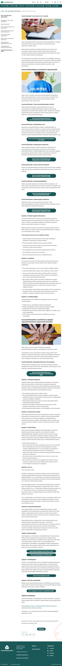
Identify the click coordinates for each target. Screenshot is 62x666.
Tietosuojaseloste (4, 664)
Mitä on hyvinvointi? (5, 24)
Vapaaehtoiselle (39, 5)
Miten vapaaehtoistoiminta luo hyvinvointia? (8, 27)
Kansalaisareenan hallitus (22, 658)
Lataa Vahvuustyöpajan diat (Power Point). (41, 551)
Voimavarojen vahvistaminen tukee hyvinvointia (7, 31)
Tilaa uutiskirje (35, 649)
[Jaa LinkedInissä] (30, 634)
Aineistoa (54, 5)
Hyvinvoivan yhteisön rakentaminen (5, 35)
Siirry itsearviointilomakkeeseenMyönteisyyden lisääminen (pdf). (41, 210)
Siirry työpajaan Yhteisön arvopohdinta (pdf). (41, 591)
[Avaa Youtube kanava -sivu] (55, 2)
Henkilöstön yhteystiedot (22, 655)
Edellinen (41, 629)
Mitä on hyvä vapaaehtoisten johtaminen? (7, 39)
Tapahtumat (21, 5)
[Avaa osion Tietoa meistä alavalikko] (7, 5)
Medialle (34, 646)
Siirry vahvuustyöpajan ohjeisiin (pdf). (41, 555)
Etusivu (2, 11)
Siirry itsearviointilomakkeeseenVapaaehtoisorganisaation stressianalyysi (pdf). (41, 374)
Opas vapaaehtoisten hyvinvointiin (13, 11)
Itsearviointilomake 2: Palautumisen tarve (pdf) (33, 149)
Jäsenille (47, 5)
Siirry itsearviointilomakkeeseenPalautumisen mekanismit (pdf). (41, 159)
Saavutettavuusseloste (15, 664)
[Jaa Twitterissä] (26, 634)
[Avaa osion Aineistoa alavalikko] (57, 5)
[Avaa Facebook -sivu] (52, 2)
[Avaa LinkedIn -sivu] (60, 2)
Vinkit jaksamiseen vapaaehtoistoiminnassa (6, 47)
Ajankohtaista (13, 5)
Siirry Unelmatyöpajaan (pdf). (41, 575)
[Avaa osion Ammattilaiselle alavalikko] (33, 5)
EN (37, 2)
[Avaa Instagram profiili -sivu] (57, 2)
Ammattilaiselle (29, 5)
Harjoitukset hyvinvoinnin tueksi (6, 51)
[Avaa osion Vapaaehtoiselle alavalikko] (43, 5)
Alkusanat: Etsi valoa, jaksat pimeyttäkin (7, 21)
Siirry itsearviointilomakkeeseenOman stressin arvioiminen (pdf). (41, 176)
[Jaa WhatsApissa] (33, 634)
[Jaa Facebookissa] (23, 634)
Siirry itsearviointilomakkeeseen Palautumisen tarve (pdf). (41, 139)
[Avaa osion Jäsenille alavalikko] (50, 5)
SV (40, 2)
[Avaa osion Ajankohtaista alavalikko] (16, 5)
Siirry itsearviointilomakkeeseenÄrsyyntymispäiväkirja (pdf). (41, 194)
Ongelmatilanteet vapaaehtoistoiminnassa (6, 43)
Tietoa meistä (4, 5)
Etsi (47, 2)
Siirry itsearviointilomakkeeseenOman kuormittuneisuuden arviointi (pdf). (41, 119)
